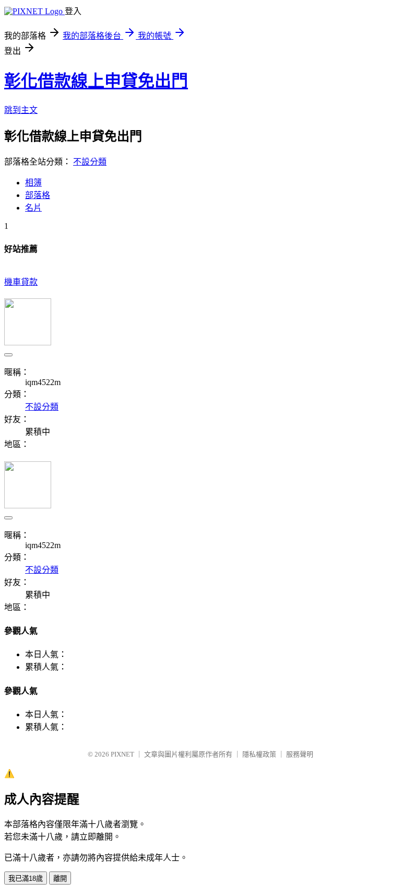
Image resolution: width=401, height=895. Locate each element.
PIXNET (122, 754)
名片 (33, 207)
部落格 (37, 195)
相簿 (33, 182)
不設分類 (90, 161)
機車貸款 (21, 281)
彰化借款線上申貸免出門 (96, 81)
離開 (60, 878)
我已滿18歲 (25, 878)
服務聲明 (299, 754)
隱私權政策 (259, 754)
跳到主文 (21, 110)
